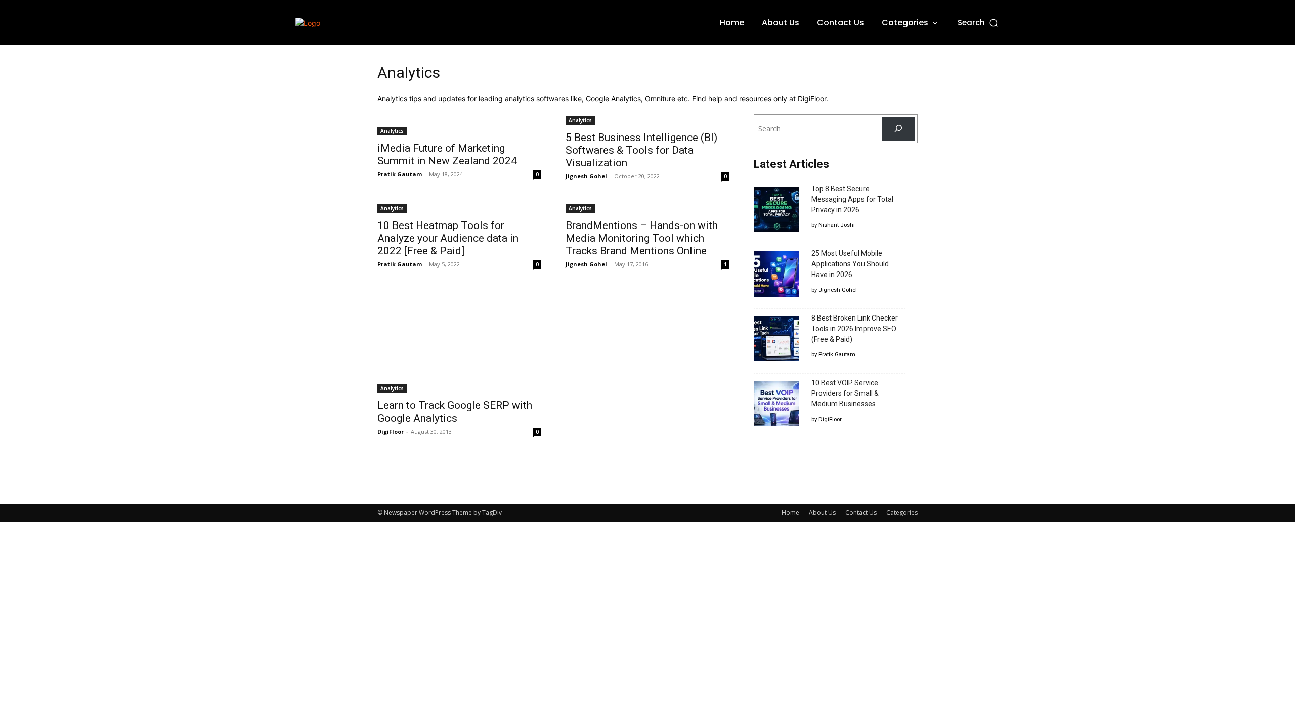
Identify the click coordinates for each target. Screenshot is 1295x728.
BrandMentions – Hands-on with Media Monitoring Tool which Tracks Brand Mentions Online (642, 238)
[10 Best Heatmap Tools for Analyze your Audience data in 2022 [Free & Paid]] (459, 207)
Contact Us (861, 512)
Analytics (392, 130)
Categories (902, 512)
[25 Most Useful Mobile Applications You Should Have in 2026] (776, 275)
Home (790, 512)
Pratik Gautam (399, 174)
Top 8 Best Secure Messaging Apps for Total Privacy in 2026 (852, 199)
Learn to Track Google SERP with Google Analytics (454, 411)
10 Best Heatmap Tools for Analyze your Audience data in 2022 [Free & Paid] (448, 238)
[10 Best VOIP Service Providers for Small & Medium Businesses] (776, 405)
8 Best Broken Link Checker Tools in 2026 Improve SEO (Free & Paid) (854, 328)
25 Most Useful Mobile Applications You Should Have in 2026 (850, 264)
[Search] (898, 129)
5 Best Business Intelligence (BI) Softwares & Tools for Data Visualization (641, 150)
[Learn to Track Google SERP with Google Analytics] (459, 341)
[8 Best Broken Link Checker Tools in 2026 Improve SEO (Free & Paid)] (776, 340)
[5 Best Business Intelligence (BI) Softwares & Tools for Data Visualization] (647, 119)
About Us (822, 512)
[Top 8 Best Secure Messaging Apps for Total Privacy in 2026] (776, 211)
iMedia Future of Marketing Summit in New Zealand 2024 (447, 154)
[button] (979, 22)
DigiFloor (390, 431)
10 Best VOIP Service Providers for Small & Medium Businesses (845, 393)
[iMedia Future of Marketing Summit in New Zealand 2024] (459, 124)
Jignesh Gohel (586, 176)
